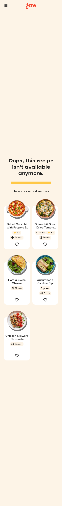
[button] (6, 5)
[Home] (31, 6)
